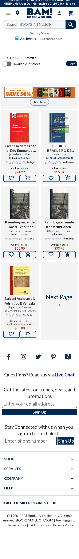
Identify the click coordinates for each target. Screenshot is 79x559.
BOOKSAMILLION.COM (34, 520)
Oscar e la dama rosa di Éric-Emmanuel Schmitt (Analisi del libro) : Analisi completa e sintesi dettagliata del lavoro (19, 148)
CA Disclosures (40, 525)
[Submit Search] (71, 24)
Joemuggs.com (66, 520)
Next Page (59, 300)
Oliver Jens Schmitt (24, 312)
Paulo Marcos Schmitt (60, 157)
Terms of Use (16, 525)
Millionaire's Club (51, 38)
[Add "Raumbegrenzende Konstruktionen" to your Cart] (28, 254)
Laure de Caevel (21, 157)
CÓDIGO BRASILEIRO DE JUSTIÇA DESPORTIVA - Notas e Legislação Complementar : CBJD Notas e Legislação (59, 148)
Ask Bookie (28, 38)
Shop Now (39, 102)
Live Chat (65, 375)
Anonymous (21, 234)
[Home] (39, 13)
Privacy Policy (63, 525)
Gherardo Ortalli (17, 310)
